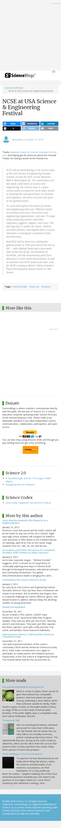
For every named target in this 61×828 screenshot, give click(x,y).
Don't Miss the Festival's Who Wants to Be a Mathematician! (25, 521)
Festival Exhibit (19, 286)
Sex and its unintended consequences (22, 687)
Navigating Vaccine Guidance (20, 484)
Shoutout (46, 286)
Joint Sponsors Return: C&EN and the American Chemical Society (28, 635)
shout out (34, 286)
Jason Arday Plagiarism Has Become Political (28, 502)
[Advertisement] (30, 35)
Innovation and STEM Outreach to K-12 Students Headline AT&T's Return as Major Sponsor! (28, 551)
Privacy (51, 801)
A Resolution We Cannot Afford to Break (24, 579)
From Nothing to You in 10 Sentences (22, 754)
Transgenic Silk (11, 720)
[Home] (20, 76)
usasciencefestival (14, 87)
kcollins (18, 139)
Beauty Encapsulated (13, 607)
